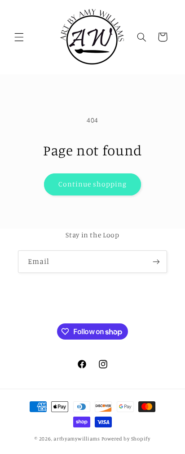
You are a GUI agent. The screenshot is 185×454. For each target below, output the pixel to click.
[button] (19, 37)
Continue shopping (92, 184)
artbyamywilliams (76, 439)
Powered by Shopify (125, 439)
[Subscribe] (156, 261)
